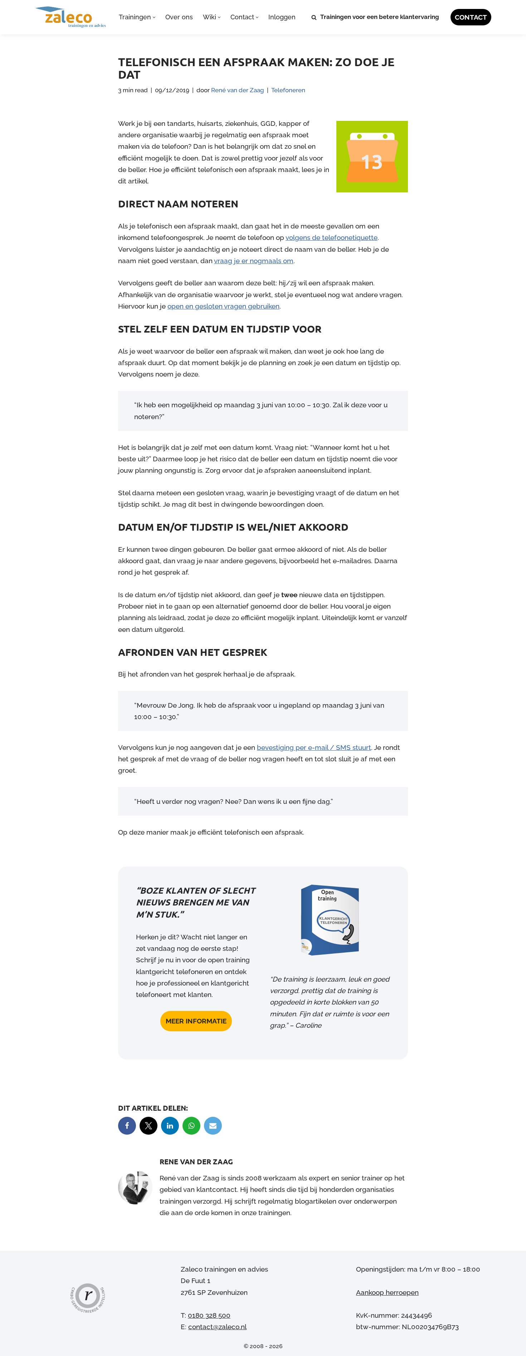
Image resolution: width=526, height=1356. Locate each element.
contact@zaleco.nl (217, 1327)
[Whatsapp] (191, 1126)
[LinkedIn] (170, 1126)
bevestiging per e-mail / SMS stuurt (314, 747)
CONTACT (471, 17)
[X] (148, 1126)
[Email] (213, 1126)
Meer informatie (196, 1021)
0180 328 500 (209, 1315)
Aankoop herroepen (387, 1292)
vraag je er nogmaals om (253, 261)
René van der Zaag (237, 90)
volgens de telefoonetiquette (332, 237)
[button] (154, 17)
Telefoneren (288, 90)
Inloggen (282, 17)
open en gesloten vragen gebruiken (223, 306)
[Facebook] (127, 1126)
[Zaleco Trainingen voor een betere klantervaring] (71, 17)
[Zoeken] (314, 17)
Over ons (179, 17)
